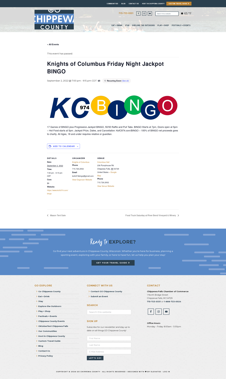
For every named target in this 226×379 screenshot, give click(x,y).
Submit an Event (99, 296)
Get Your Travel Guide (112, 263)
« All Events (53, 44)
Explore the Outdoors (49, 306)
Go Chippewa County (49, 291)
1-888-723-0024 (172, 301)
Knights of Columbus (80, 162)
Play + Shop (44, 311)
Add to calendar (64, 146)
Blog (123, 4)
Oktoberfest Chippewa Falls (53, 326)
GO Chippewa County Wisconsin (54, 19)
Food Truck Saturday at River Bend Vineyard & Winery (150, 215)
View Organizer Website (82, 179)
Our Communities (47, 331)
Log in (166, 372)
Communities (112, 4)
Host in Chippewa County (153, 4)
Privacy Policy (45, 356)
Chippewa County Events (51, 321)
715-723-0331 (126, 13)
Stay (40, 301)
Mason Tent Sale (58, 215)
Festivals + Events (47, 316)
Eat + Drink (44, 296)
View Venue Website (105, 186)
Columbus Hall (103, 162)
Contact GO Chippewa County (106, 291)
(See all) (125, 80)
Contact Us (134, 4)
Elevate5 (156, 372)
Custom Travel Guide (178, 4)
